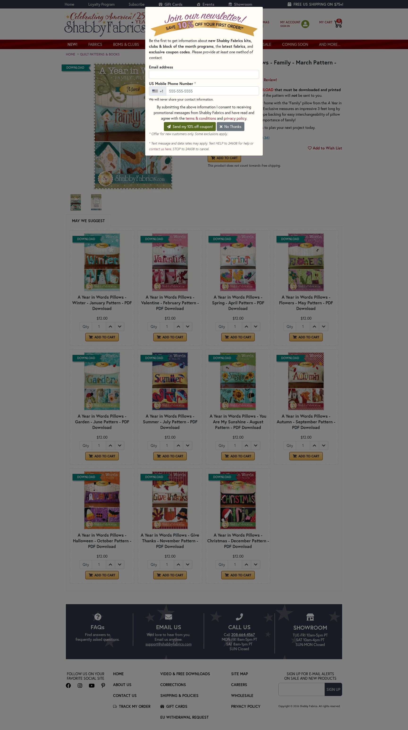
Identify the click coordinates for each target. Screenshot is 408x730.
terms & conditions (201, 118)
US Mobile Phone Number (172, 83)
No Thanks (232, 126)
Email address (161, 66)
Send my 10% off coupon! (192, 126)
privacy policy (235, 118)
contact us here (160, 149)
